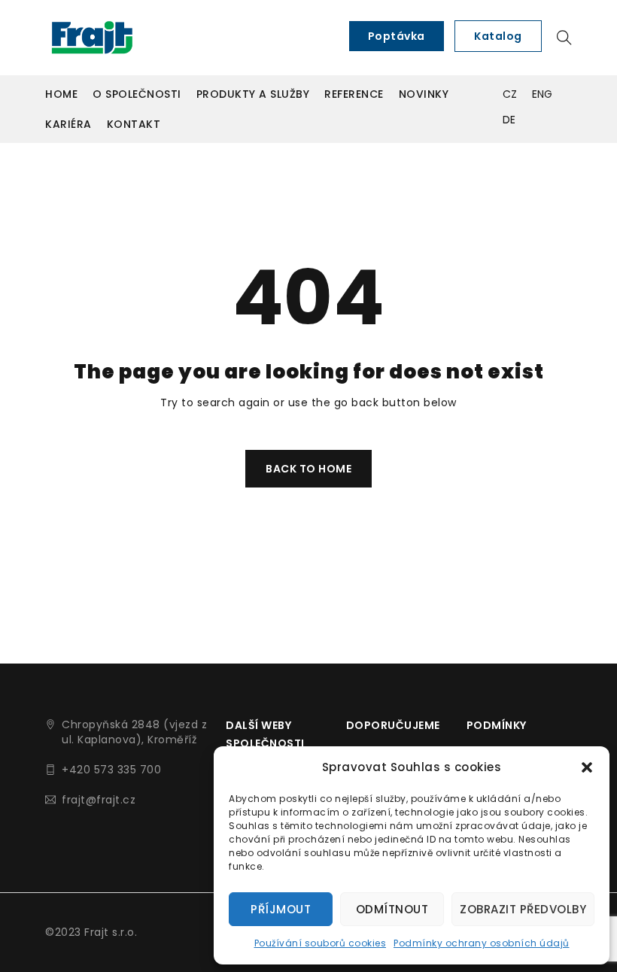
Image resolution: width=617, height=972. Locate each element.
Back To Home (308, 468)
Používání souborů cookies (320, 943)
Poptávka (396, 36)
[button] (586, 767)
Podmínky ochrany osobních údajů (482, 943)
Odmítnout (392, 909)
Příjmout (281, 909)
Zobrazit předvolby (523, 909)
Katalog (498, 36)
